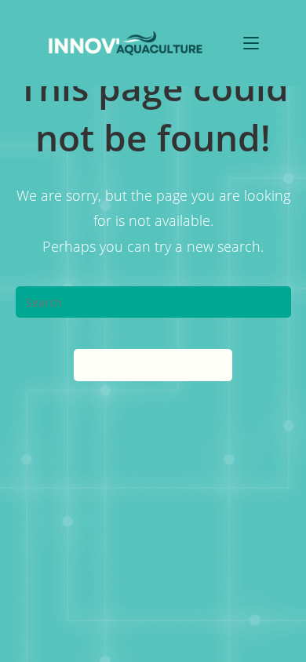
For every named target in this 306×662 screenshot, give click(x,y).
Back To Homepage (153, 365)
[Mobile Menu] (251, 43)
